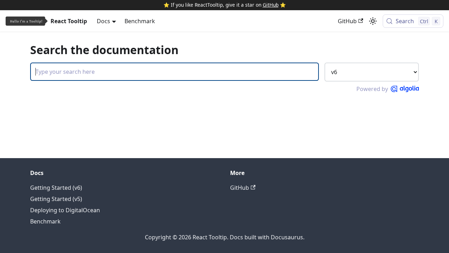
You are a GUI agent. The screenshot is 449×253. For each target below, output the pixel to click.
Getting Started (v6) (56, 188)
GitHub (271, 4)
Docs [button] (103, 21)
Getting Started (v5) (56, 199)
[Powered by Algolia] (405, 89)
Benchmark (140, 21)
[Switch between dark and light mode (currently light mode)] (372, 21)
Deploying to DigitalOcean (65, 210)
